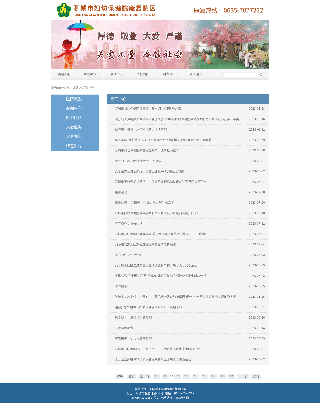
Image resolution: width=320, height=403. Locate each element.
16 (204, 376)
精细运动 (121, 192)
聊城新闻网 (182, 397)
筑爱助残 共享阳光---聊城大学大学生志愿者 (144, 202)
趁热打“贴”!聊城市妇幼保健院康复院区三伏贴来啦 (148, 307)
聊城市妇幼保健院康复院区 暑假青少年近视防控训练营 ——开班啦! (160, 234)
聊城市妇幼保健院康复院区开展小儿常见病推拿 (147, 150)
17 (213, 376)
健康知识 (196, 74)
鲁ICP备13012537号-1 (145, 397)
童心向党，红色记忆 (128, 255)
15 (195, 376)
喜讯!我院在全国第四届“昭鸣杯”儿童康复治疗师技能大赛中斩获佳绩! (161, 275)
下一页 (243, 376)
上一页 (144, 376)
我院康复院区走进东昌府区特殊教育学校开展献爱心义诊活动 (156, 265)
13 (178, 376)
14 (187, 376)
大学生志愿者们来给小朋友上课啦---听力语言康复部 (150, 171)
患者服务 (74, 127)
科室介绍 (169, 74)
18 (222, 376)
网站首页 (64, 74)
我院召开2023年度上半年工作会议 (138, 161)
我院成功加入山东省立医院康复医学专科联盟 (145, 244)
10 (156, 376)
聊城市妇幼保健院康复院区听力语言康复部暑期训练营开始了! (156, 213)
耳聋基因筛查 (124, 328)
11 (165, 376)
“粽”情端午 (122, 286)
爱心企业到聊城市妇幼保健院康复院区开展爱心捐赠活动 (153, 359)
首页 (75, 87)
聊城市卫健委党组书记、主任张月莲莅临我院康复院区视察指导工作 (160, 181)
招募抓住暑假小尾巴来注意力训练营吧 (141, 129)
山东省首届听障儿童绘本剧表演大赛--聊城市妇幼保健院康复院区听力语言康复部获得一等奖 (177, 119)
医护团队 (143, 74)
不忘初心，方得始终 (128, 223)
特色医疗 (74, 146)
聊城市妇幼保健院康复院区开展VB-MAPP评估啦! (148, 108)
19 (231, 376)
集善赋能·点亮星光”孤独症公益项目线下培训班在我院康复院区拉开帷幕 (163, 140)
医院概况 (90, 74)
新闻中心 (117, 74)
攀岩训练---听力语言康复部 (133, 338)
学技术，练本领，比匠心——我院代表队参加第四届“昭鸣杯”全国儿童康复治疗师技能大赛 (175, 296)
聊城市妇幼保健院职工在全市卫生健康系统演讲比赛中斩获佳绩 (157, 349)
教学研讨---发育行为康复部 (133, 317)
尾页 (256, 376)
